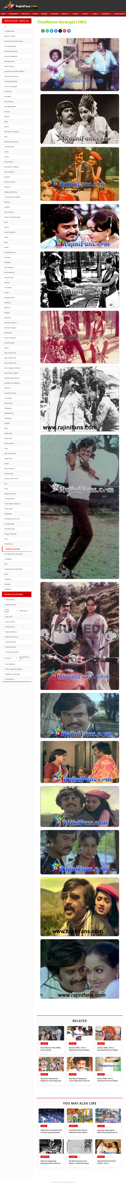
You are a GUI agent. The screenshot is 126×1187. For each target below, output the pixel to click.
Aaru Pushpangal (10, 46)
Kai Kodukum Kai (10, 252)
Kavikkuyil (7, 262)
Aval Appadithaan (10, 106)
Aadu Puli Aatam (9, 36)
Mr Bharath (8, 333)
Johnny (6, 227)
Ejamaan (7, 177)
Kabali (6, 247)
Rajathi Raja (8, 458)
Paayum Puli (8, 403)
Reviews (44, 14)
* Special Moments (10, 632)
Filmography (13, 14)
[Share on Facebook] (56, 31)
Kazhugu (7, 257)
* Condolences (9, 679)
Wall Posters (23, 611)
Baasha (6, 117)
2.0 (5, 26)
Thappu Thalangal (10, 534)
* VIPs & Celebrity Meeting (13, 669)
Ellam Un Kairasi (9, 182)
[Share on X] (60, 31)
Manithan (7, 303)
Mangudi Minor (9, 297)
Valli (5, 564)
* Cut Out (7, 658)
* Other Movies (9, 600)
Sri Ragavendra (9, 499)
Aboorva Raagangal (10, 56)
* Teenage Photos (10, 647)
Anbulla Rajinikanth (10, 81)
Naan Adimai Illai (10, 353)
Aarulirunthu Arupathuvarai (13, 41)
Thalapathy (8, 514)
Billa (5, 137)
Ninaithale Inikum (10, 393)
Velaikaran (7, 579)
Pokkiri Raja (8, 433)
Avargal (6, 111)
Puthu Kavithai (9, 443)
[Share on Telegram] (51, 31)
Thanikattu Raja (9, 529)
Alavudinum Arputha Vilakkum (14, 71)
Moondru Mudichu (10, 323)
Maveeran (7, 318)
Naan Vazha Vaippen (11, 373)
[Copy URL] (43, 31)
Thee (6, 539)
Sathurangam (8, 473)
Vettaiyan (7, 584)
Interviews (54, 14)
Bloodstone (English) (11, 142)
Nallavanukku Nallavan (12, 378)
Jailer (6, 222)
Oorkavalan (8, 398)
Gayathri (7, 207)
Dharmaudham (9, 172)
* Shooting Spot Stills (11, 652)
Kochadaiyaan (9, 267)
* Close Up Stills (9, 622)
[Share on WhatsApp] (47, 31)
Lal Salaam (8, 287)
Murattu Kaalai (9, 343)
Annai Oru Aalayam (10, 86)
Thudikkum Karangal (12, 549)
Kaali (6, 242)
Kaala (6, 237)
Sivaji (6, 489)
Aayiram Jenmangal (10, 51)
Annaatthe (7, 96)
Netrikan (7, 388)
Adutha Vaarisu (9, 66)
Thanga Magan (9, 524)
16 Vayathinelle (9, 31)
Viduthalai (7, 589)
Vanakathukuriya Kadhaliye (13, 569)
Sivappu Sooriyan (10, 494)
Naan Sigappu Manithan (12, 368)
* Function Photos (10, 642)
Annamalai (8, 91)
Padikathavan (8, 413)
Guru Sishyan (8, 212)
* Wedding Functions (11, 637)
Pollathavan (8, 438)
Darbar (6, 157)
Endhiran (7, 187)
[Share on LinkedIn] (69, 31)
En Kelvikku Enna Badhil (12, 197)
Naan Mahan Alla (10, 358)
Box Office (25, 14)
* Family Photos (9, 627)
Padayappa (8, 408)
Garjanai (7, 202)
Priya (6, 448)
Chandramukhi (9, 147)
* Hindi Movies (6, 611)
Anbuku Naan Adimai (11, 76)
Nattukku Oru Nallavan (12, 383)
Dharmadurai (8, 162)
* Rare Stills (8, 617)
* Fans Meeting (9, 664)
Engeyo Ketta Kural (10, 192)
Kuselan (7, 282)
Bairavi (6, 127)
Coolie (6, 152)
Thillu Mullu (8, 544)
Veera (6, 574)
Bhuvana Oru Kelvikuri (11, 132)
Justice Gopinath (9, 232)
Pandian (7, 423)
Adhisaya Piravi (9, 61)
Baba (6, 122)
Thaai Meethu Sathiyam (12, 504)
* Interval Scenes (10, 605)
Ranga (6, 463)
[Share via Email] (64, 31)
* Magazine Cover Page (12, 674)
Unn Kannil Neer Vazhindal (13, 554)
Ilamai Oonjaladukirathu (12, 217)
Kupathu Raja (8, 277)
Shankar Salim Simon (11, 478)
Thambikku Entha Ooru (12, 519)
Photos (35, 14)
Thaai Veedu (8, 509)
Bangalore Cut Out (24, 658)
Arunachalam (8, 101)
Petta (6, 428)
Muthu (6, 348)
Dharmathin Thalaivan (11, 167)
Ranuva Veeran (9, 468)
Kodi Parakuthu (9, 272)
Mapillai (7, 313)
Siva (5, 484)
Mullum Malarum (10, 338)
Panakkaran (8, 418)
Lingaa (6, 292)
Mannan (7, 308)
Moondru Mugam (10, 328)
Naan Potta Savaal (10, 363)
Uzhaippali (8, 559)
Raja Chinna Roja (10, 453)
